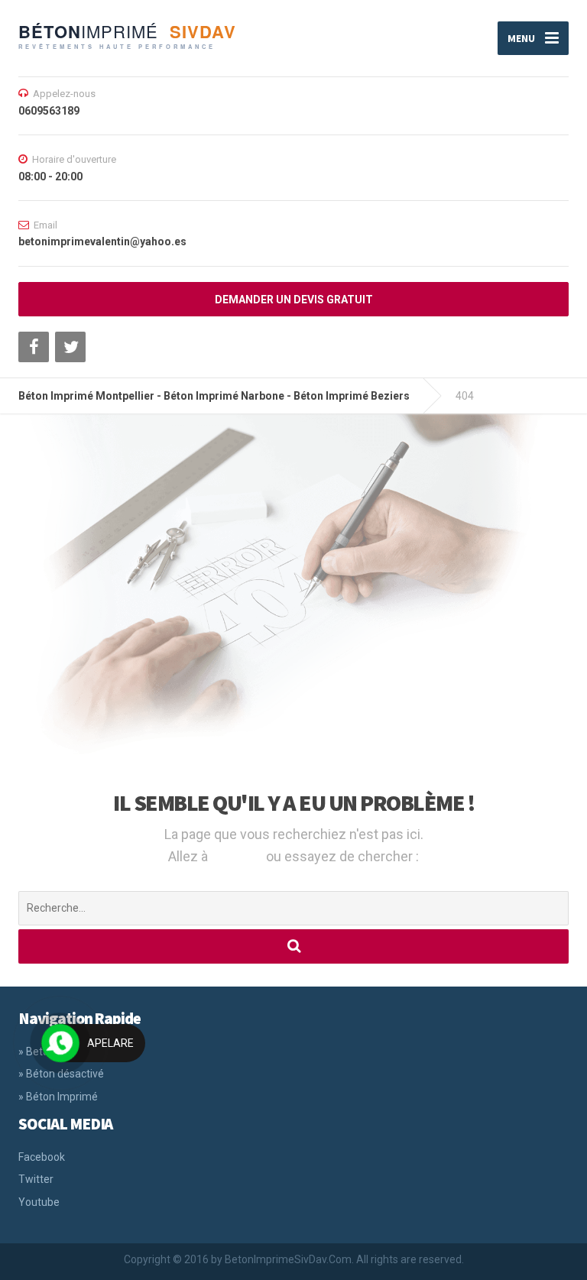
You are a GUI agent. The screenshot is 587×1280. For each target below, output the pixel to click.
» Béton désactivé (61, 1074)
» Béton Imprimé (58, 1096)
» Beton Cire (47, 1051)
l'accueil (238, 856)
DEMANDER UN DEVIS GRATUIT (294, 299)
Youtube (39, 1202)
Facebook (41, 1157)
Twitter (36, 1179)
